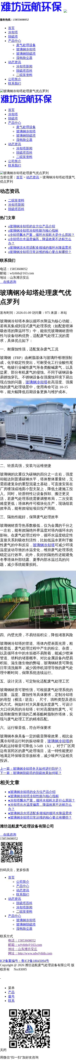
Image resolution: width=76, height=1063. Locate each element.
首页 (11, 28)
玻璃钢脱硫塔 (26, 53)
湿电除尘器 (24, 58)
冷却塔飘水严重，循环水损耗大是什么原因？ (41, 235)
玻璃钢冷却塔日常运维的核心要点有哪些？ (39, 252)
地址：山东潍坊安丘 (22, 949)
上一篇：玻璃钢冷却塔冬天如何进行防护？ (31, 768)
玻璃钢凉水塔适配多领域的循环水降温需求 (39, 247)
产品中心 (14, 41)
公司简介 (14, 79)
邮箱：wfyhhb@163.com (25, 944)
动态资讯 (14, 62)
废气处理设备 (26, 45)
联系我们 (14, 83)
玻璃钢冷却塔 (26, 49)
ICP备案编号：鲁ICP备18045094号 (24, 961)
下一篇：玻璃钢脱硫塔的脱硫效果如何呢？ (31, 773)
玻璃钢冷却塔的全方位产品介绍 (31, 226)
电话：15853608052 (22, 940)
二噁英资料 (24, 75)
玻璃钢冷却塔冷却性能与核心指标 (33, 230)
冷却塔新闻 (24, 66)
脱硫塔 (13, 36)
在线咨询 (8, 281)
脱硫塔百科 (24, 70)
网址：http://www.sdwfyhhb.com (30, 953)
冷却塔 (13, 32)
